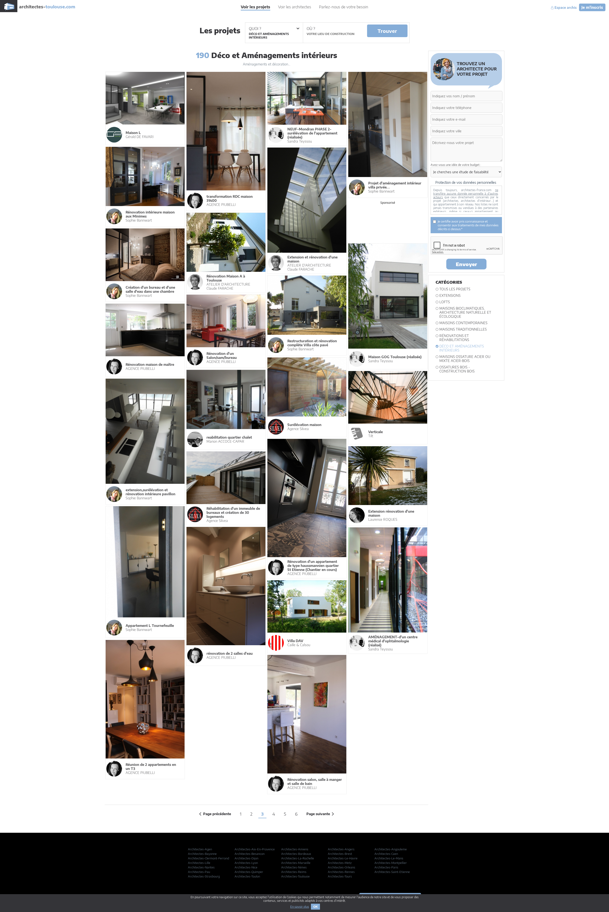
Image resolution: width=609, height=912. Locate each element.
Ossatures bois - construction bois (457, 369)
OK (315, 906)
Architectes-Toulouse (295, 876)
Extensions (450, 295)
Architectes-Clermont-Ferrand (208, 858)
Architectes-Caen (386, 854)
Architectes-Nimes (294, 867)
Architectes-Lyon (246, 863)
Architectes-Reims (293, 872)
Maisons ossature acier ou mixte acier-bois (464, 359)
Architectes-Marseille (295, 863)
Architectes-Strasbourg (204, 876)
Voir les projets (255, 7)
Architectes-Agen (200, 849)
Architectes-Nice (246, 867)
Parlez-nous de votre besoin (343, 7)
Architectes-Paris (386, 867)
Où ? (311, 28)
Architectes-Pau (199, 872)
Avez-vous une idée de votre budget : (456, 165)
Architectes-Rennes (341, 872)
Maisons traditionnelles (463, 329)
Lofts (444, 302)
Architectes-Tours (340, 876)
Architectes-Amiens (294, 849)
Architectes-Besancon (250, 854)
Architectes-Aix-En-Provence (255, 849)
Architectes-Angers (341, 849)
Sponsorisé (387, 202)
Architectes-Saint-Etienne (392, 872)
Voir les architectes (294, 7)
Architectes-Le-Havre (343, 858)
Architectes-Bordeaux (296, 854)
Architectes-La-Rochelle (297, 858)
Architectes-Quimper (249, 872)
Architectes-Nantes (201, 867)
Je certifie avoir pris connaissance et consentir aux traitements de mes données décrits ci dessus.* (468, 225)
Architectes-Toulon (247, 876)
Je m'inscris (592, 7)
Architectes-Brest (340, 854)
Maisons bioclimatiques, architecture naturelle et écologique (465, 312)
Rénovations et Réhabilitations (454, 338)
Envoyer (466, 264)
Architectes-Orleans (341, 867)
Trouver (387, 31)
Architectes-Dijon (246, 858)
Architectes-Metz (340, 863)
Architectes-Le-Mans (388, 858)
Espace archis (565, 8)
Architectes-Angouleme (390, 849)
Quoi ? (255, 28)
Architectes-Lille (199, 863)
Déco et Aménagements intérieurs (461, 348)
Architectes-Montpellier (390, 863)
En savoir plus (299, 906)
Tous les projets (454, 289)
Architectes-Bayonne (202, 854)
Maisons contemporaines (463, 323)
